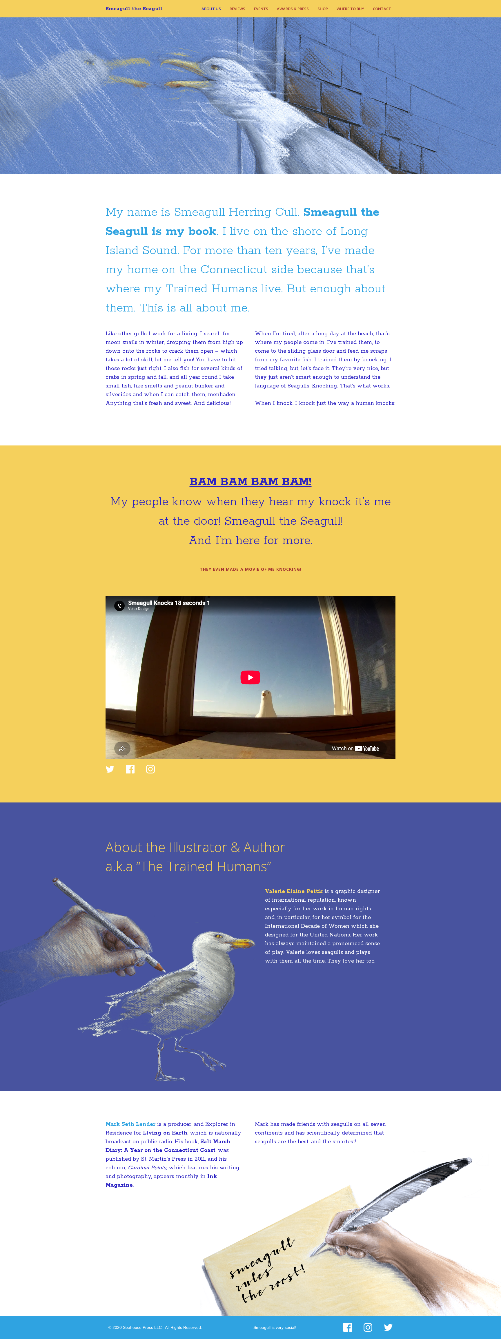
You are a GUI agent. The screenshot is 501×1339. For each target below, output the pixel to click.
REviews (237, 8)
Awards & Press (293, 8)
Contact (382, 8)
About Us (211, 8)
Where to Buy (350, 8)
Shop (322, 8)
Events (261, 8)
